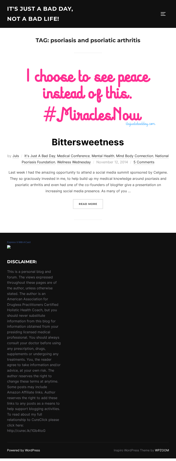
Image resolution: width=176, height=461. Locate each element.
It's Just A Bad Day (39, 156)
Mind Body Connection (134, 156)
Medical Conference (73, 156)
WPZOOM (162, 450)
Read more (91, 204)
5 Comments (144, 162)
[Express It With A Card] (9, 247)
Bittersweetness (88, 142)
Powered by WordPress (23, 450)
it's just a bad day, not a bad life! (40, 13)
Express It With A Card (18, 242)
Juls (15, 156)
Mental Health (103, 156)
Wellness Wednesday (74, 162)
